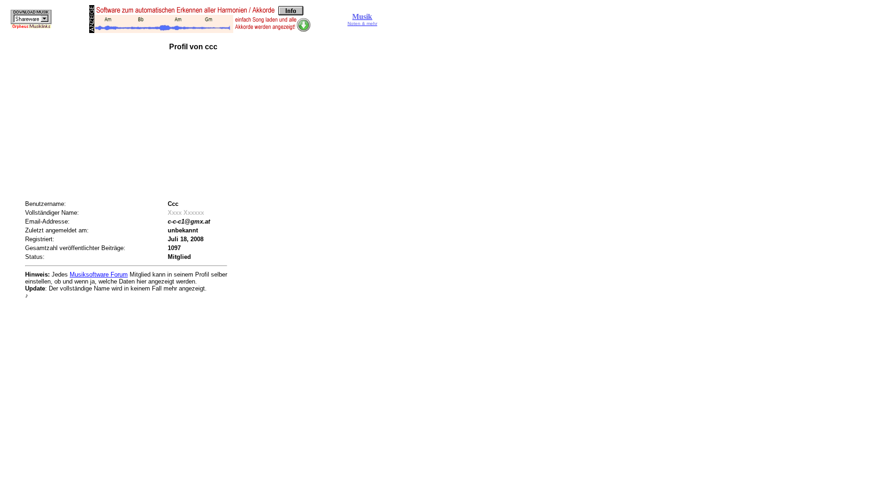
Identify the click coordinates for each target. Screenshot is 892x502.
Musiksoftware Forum (99, 274)
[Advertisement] (202, 126)
